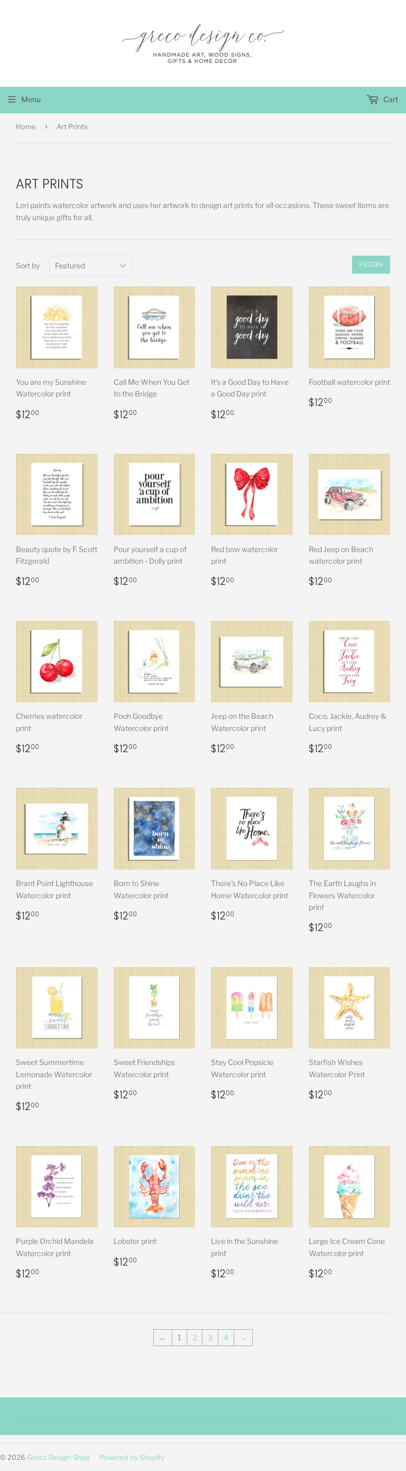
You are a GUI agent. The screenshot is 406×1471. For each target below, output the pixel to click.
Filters (371, 264)
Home (26, 126)
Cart (390, 99)
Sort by (28, 265)
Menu (31, 99)
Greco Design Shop (58, 1457)
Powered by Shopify (131, 1457)
